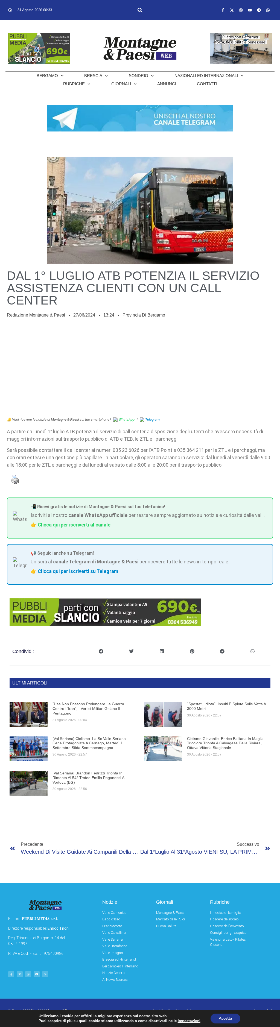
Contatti (207, 83)
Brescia (93, 75)
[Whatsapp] (268, 10)
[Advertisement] (140, 370)
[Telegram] (259, 10)
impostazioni (189, 1021)
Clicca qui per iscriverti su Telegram (78, 571)
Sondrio (138, 75)
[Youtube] (250, 10)
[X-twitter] (232, 10)
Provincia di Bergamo (143, 315)
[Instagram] (241, 10)
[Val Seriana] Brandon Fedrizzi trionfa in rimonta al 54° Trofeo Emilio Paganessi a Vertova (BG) (88, 778)
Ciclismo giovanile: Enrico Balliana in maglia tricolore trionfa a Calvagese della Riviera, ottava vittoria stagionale (225, 743)
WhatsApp (127, 419)
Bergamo (47, 75)
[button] (139, 9)
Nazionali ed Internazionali (206, 75)
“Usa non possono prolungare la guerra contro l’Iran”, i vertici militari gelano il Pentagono (88, 708)
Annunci (166, 83)
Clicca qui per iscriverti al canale (74, 525)
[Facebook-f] (223, 10)
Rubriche (74, 83)
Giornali (121, 83)
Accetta (225, 1018)
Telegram (152, 419)
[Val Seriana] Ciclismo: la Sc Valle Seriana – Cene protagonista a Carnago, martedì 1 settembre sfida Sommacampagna (90, 743)
